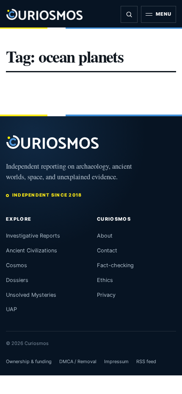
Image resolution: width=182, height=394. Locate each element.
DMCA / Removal (78, 361)
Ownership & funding (29, 361)
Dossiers (17, 280)
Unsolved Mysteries (31, 295)
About (105, 236)
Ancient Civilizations (31, 250)
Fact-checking (115, 265)
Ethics (105, 280)
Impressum (116, 361)
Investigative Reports (33, 236)
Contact (107, 250)
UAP (11, 309)
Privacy (106, 295)
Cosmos (16, 265)
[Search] (129, 14)
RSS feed (146, 361)
